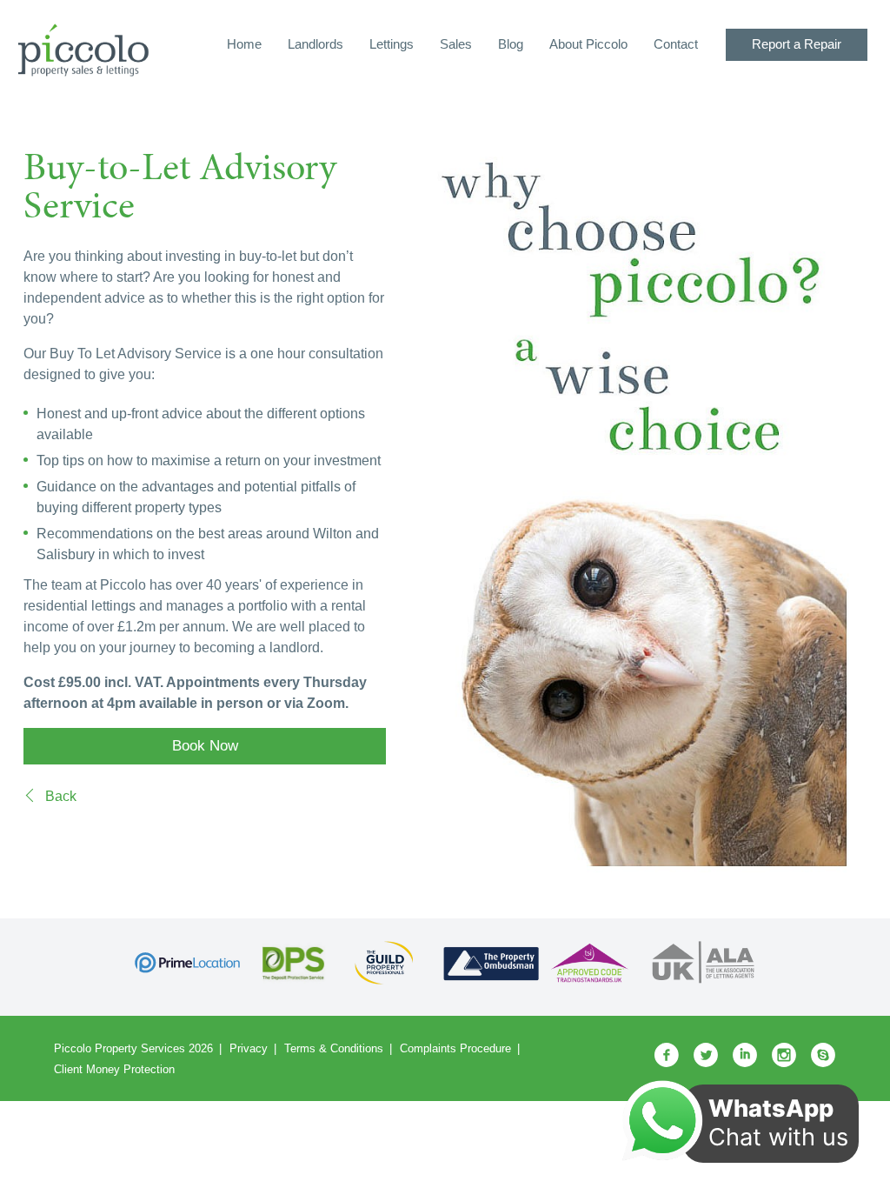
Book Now (205, 745)
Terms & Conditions (333, 1048)
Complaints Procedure (455, 1048)
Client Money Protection (114, 1069)
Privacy (248, 1048)
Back (60, 796)
